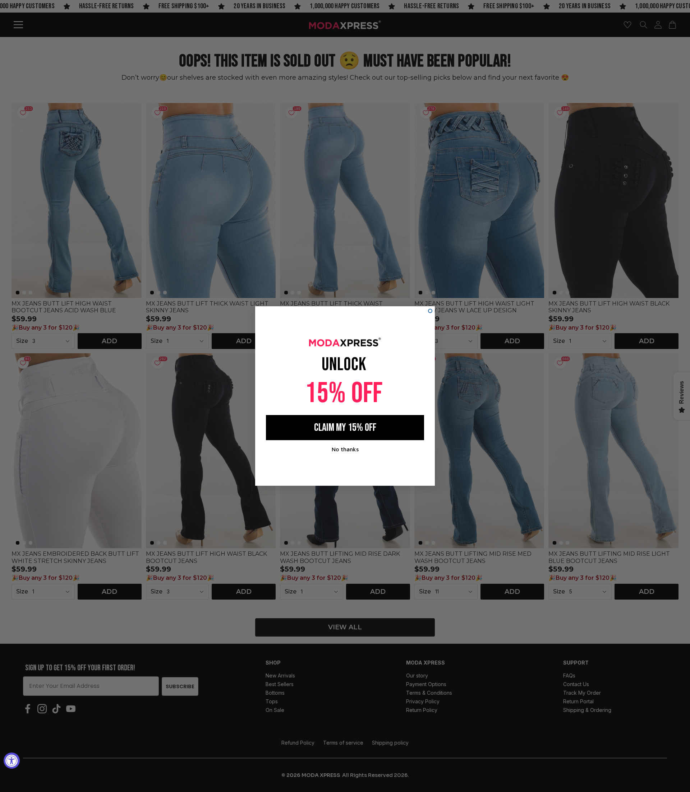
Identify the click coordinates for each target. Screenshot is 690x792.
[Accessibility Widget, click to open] (12, 761)
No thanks (345, 449)
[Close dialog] (430, 311)
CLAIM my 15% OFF (345, 427)
